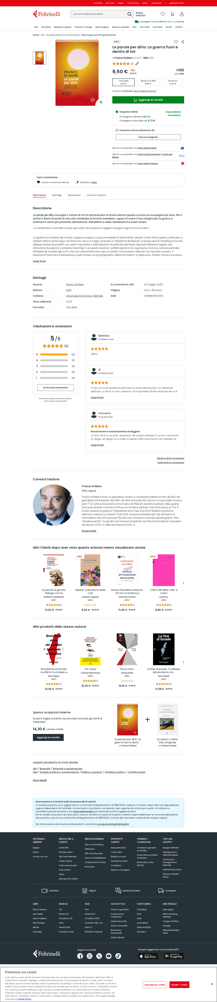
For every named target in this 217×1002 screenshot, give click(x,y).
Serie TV (88, 927)
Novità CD (63, 914)
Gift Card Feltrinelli (67, 856)
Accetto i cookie (179, 984)
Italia (94, 182)
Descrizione (39, 195)
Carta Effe (63, 847)
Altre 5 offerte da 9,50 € (144, 91)
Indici (61, 874)
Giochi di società (119, 925)
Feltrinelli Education (172, 869)
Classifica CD (65, 918)
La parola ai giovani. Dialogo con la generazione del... (54, 591)
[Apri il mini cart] (172, 14)
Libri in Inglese (39, 918)
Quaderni (141, 931)
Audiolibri (37, 931)
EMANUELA (104, 335)
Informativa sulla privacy (145, 863)
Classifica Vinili (66, 931)
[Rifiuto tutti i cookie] (211, 984)
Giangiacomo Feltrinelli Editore (170, 853)
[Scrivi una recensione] (137, 63)
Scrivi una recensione (55, 387)
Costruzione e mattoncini (117, 915)
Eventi (145, 3)
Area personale (118, 847)
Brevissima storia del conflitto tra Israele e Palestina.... (54, 671)
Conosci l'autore (96, 195)
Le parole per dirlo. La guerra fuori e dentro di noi (127, 741)
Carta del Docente (146, 148)
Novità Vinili (64, 927)
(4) (66, 346)
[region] (108, 984)
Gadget (166, 925)
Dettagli (57, 195)
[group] (146, 21)
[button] (130, 14)
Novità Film (90, 914)
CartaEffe (98, 3)
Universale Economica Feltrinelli (84, 295)
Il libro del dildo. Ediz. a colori (163, 591)
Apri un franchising (94, 844)
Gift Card (110, 3)
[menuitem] (36, 27)
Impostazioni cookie (155, 984)
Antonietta (104, 413)
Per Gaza (90, 669)
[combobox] (102, 14)
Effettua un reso (118, 856)
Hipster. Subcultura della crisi (90, 591)
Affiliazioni (90, 849)
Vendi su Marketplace (95, 857)
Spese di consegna (120, 870)
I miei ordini (116, 852)
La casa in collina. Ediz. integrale (167, 741)
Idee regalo (168, 909)
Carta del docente (68, 865)
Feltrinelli (127, 91)
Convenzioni (156, 3)
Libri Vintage (39, 922)
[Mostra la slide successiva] (183, 583)
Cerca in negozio (148, 137)
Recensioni (74, 195)
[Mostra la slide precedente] (33, 583)
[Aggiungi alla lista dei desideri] (176, 41)
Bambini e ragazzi (93, 931)
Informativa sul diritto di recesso (147, 856)
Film (87, 909)
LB (99, 369)
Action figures (117, 937)
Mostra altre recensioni (170, 458)
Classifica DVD (92, 918)
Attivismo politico (115, 772)
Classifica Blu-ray (94, 922)
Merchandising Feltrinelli (170, 915)
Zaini (139, 918)
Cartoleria (142, 909)
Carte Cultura (65, 861)
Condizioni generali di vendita (146, 849)
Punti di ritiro (133, 3)
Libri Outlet (38, 914)
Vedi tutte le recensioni (170, 462)
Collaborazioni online (95, 862)
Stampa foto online (68, 878)
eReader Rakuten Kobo (171, 931)
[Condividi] (182, 42)
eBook (36, 927)
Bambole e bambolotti (116, 931)
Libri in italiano (40, 909)
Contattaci (116, 865)
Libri (35, 768)
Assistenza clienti (176, 3)
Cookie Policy (24, 998)
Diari (139, 914)
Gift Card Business (94, 853)
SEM (145, 57)
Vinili (61, 922)
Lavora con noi (40, 856)
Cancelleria (142, 922)
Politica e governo (91, 772)
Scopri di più (89, 530)
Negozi (121, 3)
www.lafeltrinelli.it (83, 811)
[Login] (182, 14)
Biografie (45, 768)
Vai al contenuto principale (46, 3)
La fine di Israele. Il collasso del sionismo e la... (163, 671)
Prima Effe (89, 866)
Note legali (40, 780)
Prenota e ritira (66, 852)
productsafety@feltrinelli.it (113, 824)
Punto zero (127, 669)
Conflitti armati (136, 772)
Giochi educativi (119, 921)
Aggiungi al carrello (150, 99)
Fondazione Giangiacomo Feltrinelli (170, 862)
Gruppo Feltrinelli (171, 847)
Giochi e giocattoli (120, 909)
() (132, 63)
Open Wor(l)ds (144, 927)
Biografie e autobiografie (67, 768)
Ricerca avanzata (140, 13)
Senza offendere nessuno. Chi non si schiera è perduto (127, 591)
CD (60, 909)
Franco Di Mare (123, 57)
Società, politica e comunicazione (59, 772)
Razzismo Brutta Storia (171, 875)
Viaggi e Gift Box (171, 921)
